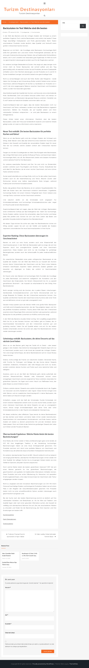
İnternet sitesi (10, 633)
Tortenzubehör (8, 524)
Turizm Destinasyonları (29, 9)
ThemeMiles (73, 664)
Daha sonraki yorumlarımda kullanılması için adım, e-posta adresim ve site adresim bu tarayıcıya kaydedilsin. (29, 645)
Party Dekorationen (9, 519)
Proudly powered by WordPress (43, 664)
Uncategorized (25, 32)
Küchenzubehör (8, 515)
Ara (63, 23)
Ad (6, 615)
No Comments (36, 32)
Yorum (8, 587)
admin (6, 32)
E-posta (8, 624)
